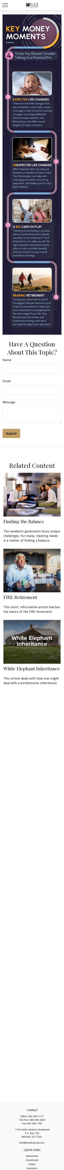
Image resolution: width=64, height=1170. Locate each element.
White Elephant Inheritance (31, 668)
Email (7, 381)
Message (9, 402)
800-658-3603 (37, 1119)
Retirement (32, 1156)
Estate (32, 1164)
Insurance (32, 1168)
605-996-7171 (36, 1116)
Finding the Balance (23, 521)
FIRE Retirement (20, 597)
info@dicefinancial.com (32, 1142)
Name (7, 360)
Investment (32, 1160)
